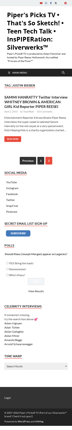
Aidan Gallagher (14, 331)
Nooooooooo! (17, 269)
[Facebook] (51, 3)
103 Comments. (45, 111)
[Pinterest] (65, 3)
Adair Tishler (12, 327)
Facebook (12, 194)
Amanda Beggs (13, 340)
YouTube (11, 182)
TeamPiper (28, 111)
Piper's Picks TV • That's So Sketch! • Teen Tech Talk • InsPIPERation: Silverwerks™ (35, 31)
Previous (28, 160)
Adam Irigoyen (13, 323)
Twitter (10, 199)
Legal (7, 397)
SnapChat (12, 205)
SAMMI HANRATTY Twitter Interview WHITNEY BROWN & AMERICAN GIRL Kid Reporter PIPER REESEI (36, 102)
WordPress (24, 421)
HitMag (39, 421)
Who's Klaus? (17, 275)
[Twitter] (56, 3)
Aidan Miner (11, 335)
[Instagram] (46, 3)
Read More (11, 138)
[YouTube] (41, 3)
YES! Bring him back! (21, 263)
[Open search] (63, 73)
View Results (36, 291)
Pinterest (11, 211)
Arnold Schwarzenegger (18, 344)
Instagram (12, 188)
